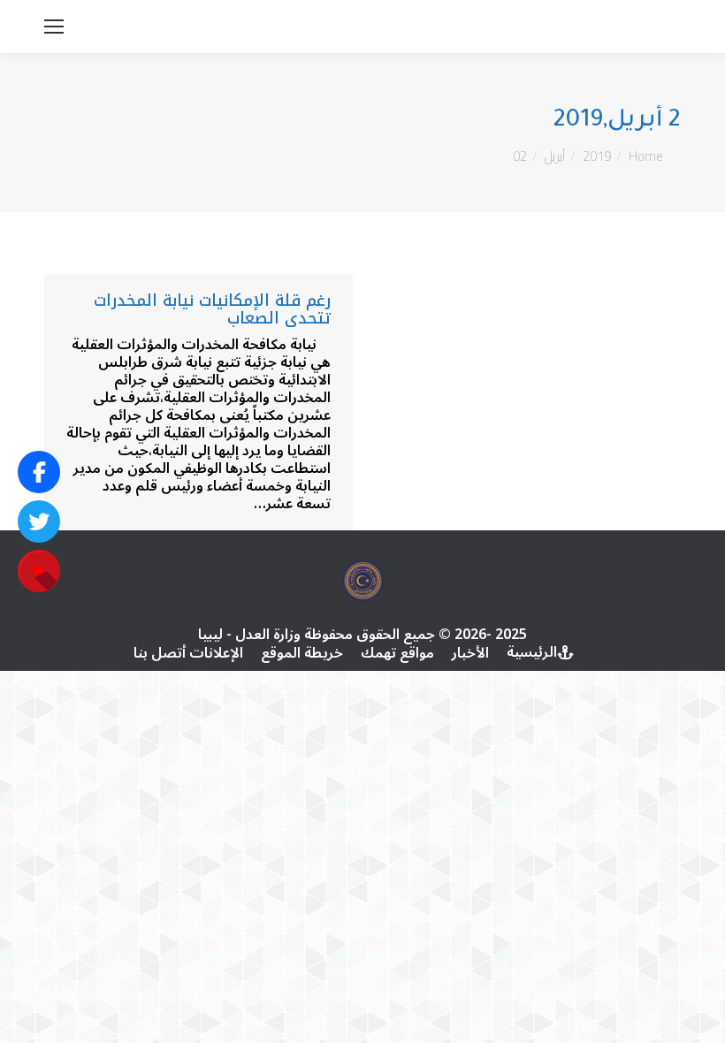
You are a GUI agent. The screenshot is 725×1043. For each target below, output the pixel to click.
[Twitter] (39, 521)
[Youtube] (39, 571)
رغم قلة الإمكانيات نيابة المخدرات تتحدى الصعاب (212, 309)
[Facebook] (39, 472)
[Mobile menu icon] (53, 26)
